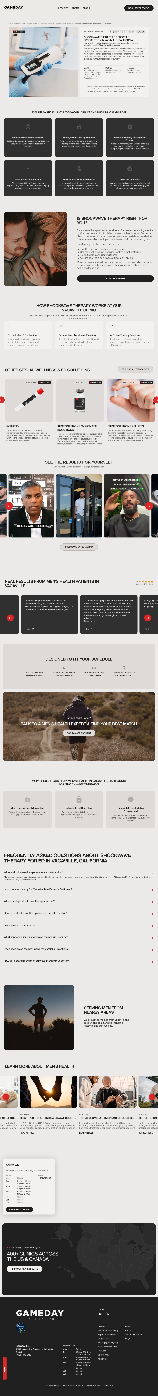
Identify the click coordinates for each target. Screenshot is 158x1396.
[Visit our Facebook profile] (100, 1314)
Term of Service (86, 1385)
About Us (129, 1330)
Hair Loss (102, 1351)
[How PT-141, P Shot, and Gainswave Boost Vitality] (48, 1093)
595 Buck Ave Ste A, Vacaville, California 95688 (34, 1350)
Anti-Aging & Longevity (108, 1343)
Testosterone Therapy (108, 1330)
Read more (89, 621)
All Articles (24, 1114)
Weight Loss (103, 1339)
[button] (63, 8)
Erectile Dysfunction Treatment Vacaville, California (58, 23)
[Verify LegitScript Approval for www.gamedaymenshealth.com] (40, 1328)
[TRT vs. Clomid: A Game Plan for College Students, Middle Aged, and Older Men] (108, 1093)
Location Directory (133, 1334)
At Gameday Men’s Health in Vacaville (130, 877)
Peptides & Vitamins (107, 1334)
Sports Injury (103, 1355)
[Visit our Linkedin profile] (108, 1314)
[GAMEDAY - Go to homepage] (40, 1315)
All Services (103, 1359)
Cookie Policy (108, 1385)
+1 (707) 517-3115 (23, 1355)
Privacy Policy (97, 1385)
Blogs (86, 8)
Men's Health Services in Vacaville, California (24, 23)
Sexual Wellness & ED (107, 1347)
